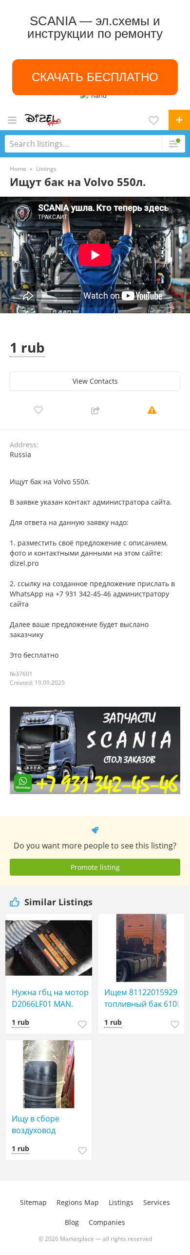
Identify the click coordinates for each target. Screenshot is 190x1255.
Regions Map (78, 1202)
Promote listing (95, 867)
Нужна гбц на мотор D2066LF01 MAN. (50, 998)
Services (156, 1202)
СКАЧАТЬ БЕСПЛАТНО (95, 77)
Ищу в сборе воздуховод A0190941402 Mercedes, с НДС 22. (49, 1124)
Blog (72, 1222)
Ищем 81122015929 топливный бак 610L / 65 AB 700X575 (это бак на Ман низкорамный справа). (142, 998)
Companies (107, 1222)
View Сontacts (95, 381)
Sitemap (33, 1202)
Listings (121, 1202)
